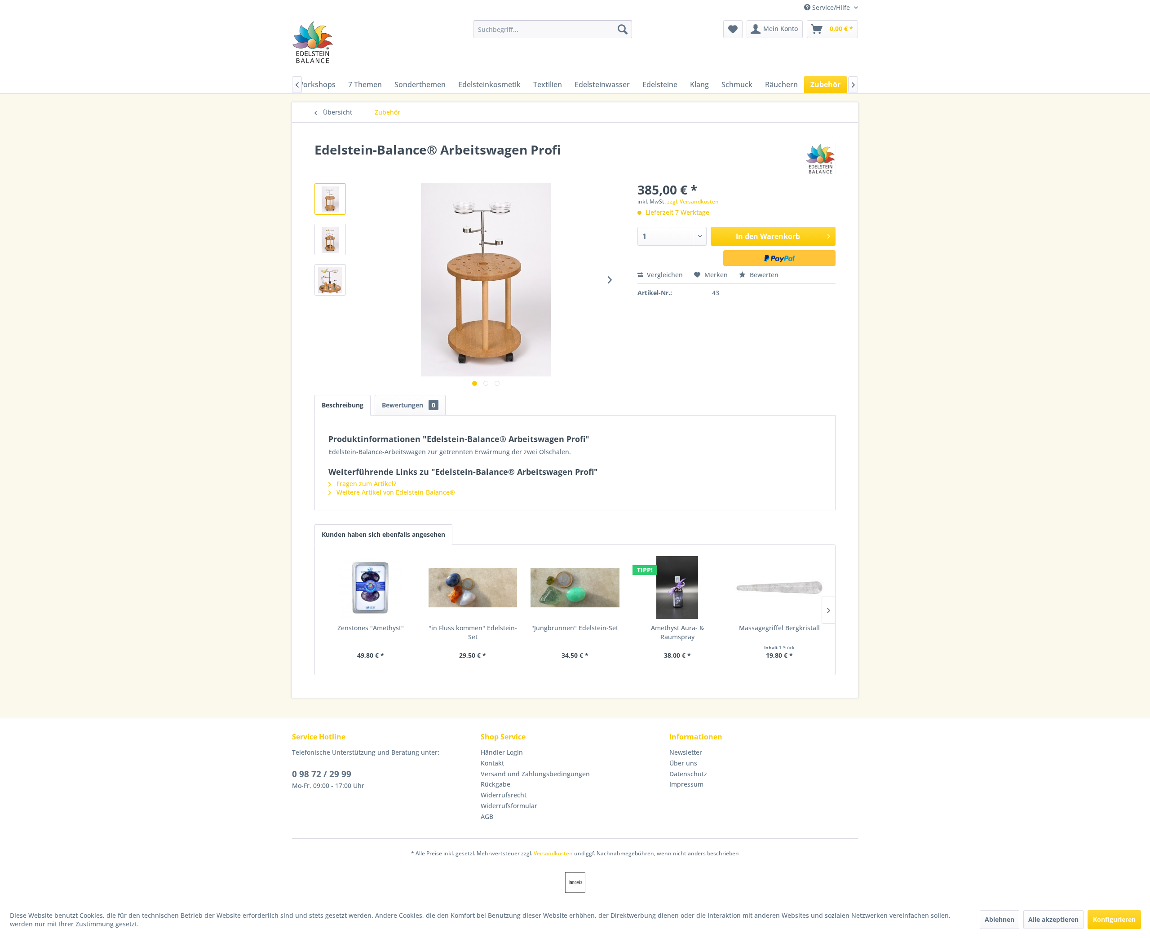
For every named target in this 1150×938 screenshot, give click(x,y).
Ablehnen (999, 919)
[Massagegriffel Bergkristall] (779, 587)
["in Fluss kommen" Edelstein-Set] (473, 587)
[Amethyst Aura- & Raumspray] (677, 587)
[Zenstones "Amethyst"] (370, 587)
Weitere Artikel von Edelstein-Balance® (395, 492)
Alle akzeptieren (1053, 919)
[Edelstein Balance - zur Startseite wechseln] (313, 42)
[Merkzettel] (733, 29)
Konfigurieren (1114, 919)
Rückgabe (495, 784)
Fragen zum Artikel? (365, 483)
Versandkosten (553, 853)
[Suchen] (622, 29)
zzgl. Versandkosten (693, 201)
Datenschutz (688, 774)
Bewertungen (408, 405)
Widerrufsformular (509, 805)
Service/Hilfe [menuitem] (831, 7)
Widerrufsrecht (503, 795)
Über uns (683, 763)
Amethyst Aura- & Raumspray (677, 632)
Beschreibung (342, 405)
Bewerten (763, 274)
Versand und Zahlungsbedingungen (535, 774)
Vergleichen (664, 274)
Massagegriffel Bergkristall (779, 628)
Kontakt (492, 763)
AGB (487, 816)
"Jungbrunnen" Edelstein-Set (574, 628)
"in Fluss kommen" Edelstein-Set (473, 632)
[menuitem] (552, 29)
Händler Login (502, 752)
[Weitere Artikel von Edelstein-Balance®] (821, 158)
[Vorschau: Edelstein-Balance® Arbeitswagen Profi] (330, 199)
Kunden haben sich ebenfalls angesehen (383, 534)
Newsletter (685, 752)
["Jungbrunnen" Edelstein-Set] (575, 587)
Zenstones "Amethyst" (370, 628)
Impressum (686, 784)
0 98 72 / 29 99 (321, 774)
